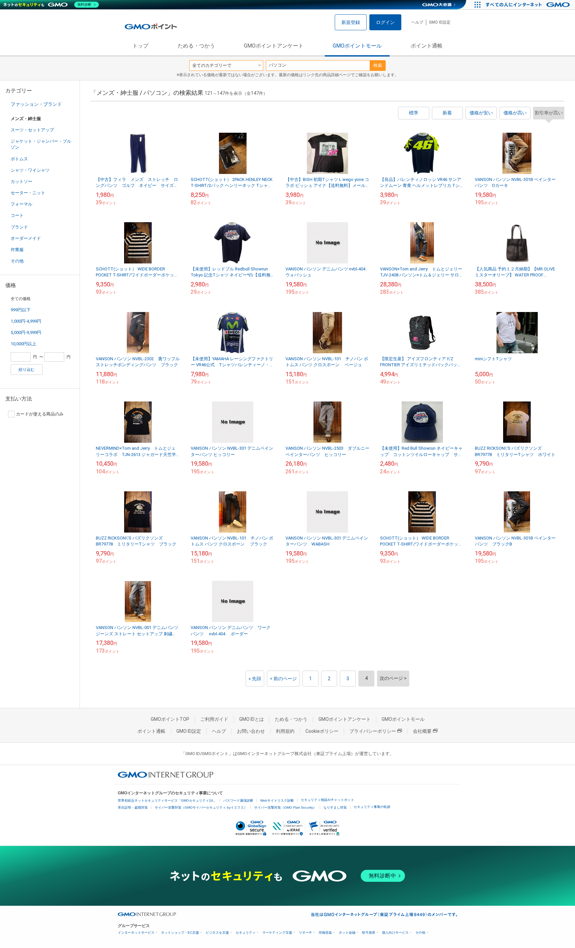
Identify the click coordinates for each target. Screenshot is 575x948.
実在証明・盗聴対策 (133, 807)
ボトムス (19, 158)
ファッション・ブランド (36, 104)
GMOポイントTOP (170, 719)
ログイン (385, 22)
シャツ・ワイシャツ (30, 170)
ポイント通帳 (427, 46)
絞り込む (27, 369)
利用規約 (285, 731)
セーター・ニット (28, 192)
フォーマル (21, 204)
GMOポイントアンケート (273, 46)
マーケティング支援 (277, 932)
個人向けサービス (395, 932)
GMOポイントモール (357, 46)
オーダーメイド (26, 238)
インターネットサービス (136, 932)
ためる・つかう (196, 46)
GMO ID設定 (440, 22)
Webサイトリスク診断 (277, 800)
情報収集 (325, 932)
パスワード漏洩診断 (238, 800)
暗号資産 (368, 932)
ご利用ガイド (214, 719)
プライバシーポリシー (372, 731)
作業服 (17, 249)
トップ (140, 46)
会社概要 (422, 731)
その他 (17, 260)
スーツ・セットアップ (32, 129)
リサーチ (305, 932)
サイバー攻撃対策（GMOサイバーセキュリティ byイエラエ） (201, 807)
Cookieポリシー (321, 731)
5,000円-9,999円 (26, 332)
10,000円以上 (23, 343)
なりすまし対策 (335, 807)
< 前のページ (283, 678)
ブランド (19, 227)
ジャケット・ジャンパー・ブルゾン (41, 144)
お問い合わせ (251, 731)
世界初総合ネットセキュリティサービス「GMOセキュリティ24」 (167, 800)
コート (17, 215)
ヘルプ (417, 22)
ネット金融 (347, 932)
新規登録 (350, 22)
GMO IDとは (251, 719)
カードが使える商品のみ (40, 413)
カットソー (21, 181)
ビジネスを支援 (217, 932)
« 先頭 (255, 678)
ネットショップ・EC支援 (180, 932)
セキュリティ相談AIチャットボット (327, 800)
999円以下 (21, 309)
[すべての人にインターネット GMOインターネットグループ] (528, 4)
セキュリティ (246, 932)
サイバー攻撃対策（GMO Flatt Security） (285, 807)
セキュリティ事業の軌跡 (372, 807)
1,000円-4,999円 (26, 321)
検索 (377, 65)
